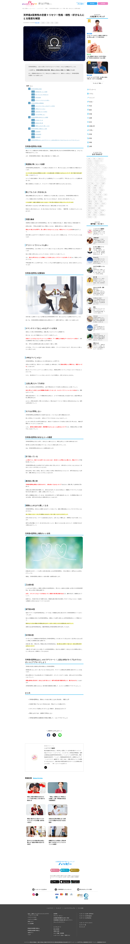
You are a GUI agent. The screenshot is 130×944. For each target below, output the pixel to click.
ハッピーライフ (40, 8)
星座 (89, 199)
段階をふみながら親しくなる (40, 126)
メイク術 (103, 178)
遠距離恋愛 (102, 214)
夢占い (101, 187)
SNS (94, 158)
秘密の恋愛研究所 (91, 208)
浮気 (105, 199)
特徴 (46, 8)
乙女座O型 (36, 131)
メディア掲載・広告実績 (58, 933)
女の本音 (95, 190)
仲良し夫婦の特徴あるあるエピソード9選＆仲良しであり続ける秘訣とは (36, 798)
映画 (94, 199)
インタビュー (90, 165)
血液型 (57, 22)
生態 (101, 201)
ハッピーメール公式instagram (85, 915)
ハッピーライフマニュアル (69, 908)
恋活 (90, 122)
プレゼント (90, 178)
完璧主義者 (36, 97)
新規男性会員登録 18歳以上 (34, 930)
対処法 (95, 192)
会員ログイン (30, 932)
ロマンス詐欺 (90, 183)
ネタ (101, 172)
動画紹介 (96, 185)
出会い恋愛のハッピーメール (28, 8)
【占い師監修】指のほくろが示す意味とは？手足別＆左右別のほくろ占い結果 (96, 57)
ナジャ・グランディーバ (92, 172)
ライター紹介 (80, 908)
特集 (90, 138)
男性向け (90, 205)
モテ (96, 181)
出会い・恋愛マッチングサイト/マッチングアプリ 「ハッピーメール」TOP (38, 914)
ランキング (102, 181)
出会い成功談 (56, 929)
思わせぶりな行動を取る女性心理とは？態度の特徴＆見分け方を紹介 (35, 842)
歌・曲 (100, 199)
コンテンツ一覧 (82, 924)
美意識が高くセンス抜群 (39, 92)
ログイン (75, 870)
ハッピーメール (98, 174)
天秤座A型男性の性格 (35, 89)
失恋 (90, 106)
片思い (91, 130)
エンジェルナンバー (100, 165)
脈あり (96, 210)
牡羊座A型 (36, 137)
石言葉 (101, 205)
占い (102, 185)
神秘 (90, 142)
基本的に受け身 (37, 123)
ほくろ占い (90, 163)
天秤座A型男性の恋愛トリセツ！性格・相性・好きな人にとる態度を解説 (64, 8)
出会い (89, 33)
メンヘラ (90, 181)
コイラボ (95, 167)
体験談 (103, 183)
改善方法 (100, 196)
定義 (90, 114)
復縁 (100, 192)
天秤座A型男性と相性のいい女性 (38, 129)
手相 (94, 196)
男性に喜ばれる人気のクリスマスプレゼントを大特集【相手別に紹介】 (35, 820)
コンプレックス (103, 167)
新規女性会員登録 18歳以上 (34, 928)
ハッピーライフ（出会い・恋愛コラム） (62, 935)
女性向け (43, 22)
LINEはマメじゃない (38, 109)
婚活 (90, 110)
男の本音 (96, 203)
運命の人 (95, 214)
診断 (89, 54)
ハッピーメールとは (32, 917)
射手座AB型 (36, 134)
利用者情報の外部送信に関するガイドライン (62, 920)
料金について (30, 921)
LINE (89, 158)
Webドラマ (101, 158)
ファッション (100, 176)
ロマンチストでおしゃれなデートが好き (43, 106)
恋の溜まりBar (98, 194)
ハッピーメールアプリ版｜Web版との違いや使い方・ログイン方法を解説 (97, 78)
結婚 (99, 208)
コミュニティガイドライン (59, 922)
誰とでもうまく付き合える (40, 94)
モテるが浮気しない (38, 114)
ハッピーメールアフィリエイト (85, 922)
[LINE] (60, 735)
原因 (89, 187)
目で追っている (37, 120)
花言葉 (89, 212)
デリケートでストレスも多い (40, 100)
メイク (97, 178)
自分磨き (102, 210)
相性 (52, 22)
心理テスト (90, 194)
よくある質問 (30, 923)
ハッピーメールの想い (32, 919)
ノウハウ (90, 174)
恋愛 (48, 22)
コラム (91, 93)
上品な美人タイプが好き (39, 111)
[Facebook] (48, 735)
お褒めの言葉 (56, 931)
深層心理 (92, 126)
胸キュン (90, 210)
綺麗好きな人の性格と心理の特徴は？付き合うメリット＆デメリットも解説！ (57, 842)
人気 (97, 183)
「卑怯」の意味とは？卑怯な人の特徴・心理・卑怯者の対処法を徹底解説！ (57, 798)
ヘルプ (29, 934)
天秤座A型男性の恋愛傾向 (36, 103)
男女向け (103, 203)
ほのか (97, 163)
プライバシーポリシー (58, 915)
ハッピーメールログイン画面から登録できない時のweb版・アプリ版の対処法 (97, 36)
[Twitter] (54, 735)
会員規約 (55, 913)
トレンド (92, 97)
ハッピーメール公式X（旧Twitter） (86, 913)
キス (89, 167)
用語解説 (90, 203)
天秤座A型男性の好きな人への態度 (38, 117)
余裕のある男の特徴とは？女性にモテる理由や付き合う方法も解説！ (57, 820)
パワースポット (91, 176)
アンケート (92, 89)
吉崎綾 (95, 187)
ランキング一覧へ (97, 83)
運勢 (89, 214)
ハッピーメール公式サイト (60, 763)
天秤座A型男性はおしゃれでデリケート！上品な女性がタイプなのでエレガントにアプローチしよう (54, 140)
